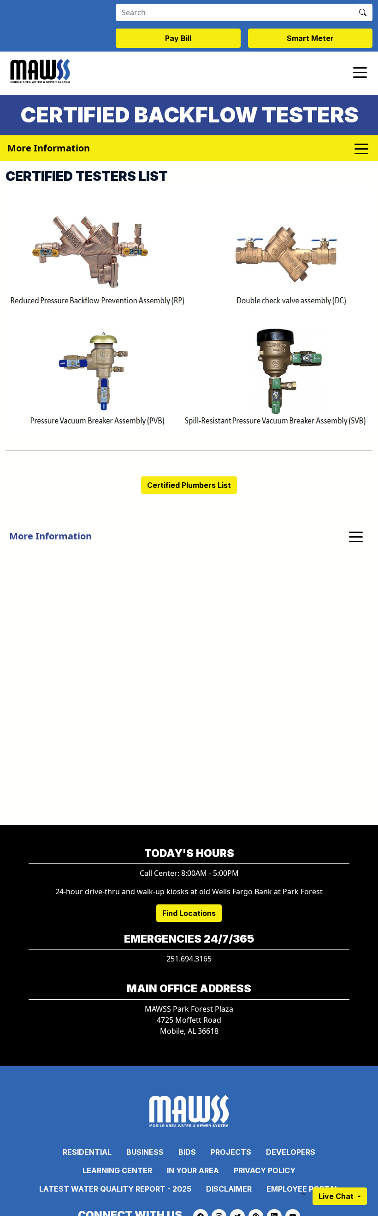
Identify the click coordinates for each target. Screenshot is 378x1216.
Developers (290, 1152)
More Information (50, 536)
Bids (187, 1152)
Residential (87, 1152)
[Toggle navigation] (360, 71)
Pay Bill (178, 38)
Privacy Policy (264, 1170)
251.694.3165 (189, 959)
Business (145, 1152)
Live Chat (337, 1196)
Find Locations (189, 913)
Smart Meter (310, 38)
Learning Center (117, 1170)
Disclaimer (229, 1188)
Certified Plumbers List (189, 485)
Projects (231, 1152)
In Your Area (193, 1170)
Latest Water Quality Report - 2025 (115, 1188)
